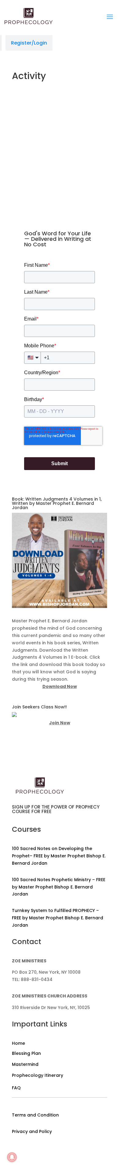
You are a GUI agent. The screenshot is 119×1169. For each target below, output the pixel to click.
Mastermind (25, 1064)
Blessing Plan (26, 1053)
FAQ (16, 1088)
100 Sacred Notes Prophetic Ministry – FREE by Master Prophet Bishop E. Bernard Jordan (58, 887)
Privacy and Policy (32, 1131)
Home (18, 1043)
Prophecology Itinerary (37, 1075)
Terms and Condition (35, 1115)
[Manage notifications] (12, 1157)
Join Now (59, 723)
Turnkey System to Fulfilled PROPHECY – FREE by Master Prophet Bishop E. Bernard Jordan (57, 917)
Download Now (59, 686)
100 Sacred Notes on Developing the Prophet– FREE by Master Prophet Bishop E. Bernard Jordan (59, 855)
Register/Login (29, 42)
